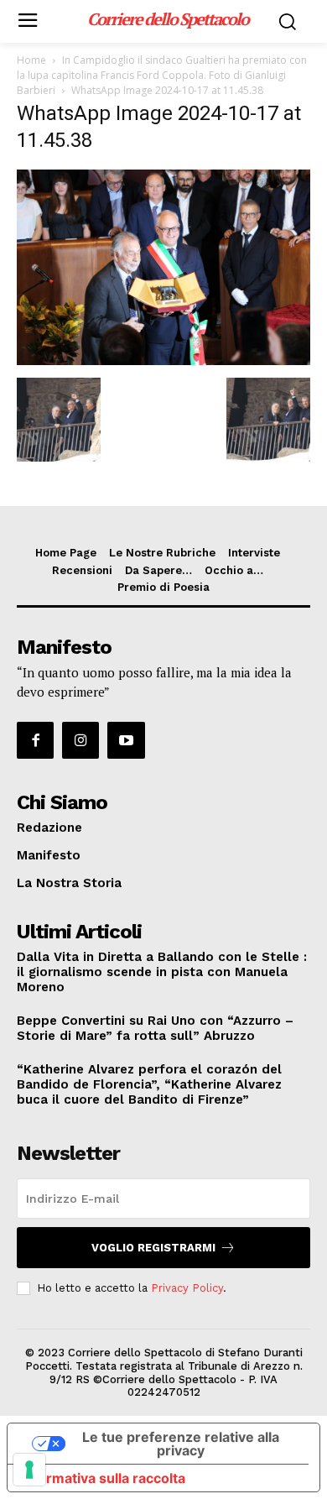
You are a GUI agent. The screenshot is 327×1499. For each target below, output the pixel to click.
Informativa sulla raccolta (103, 1478)
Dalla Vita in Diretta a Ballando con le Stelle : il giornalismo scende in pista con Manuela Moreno (162, 972)
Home (31, 60)
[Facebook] (35, 740)
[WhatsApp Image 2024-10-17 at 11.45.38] (163, 360)
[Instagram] (80, 740)
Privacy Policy (187, 1288)
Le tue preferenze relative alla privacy (180, 1443)
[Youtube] (125, 740)
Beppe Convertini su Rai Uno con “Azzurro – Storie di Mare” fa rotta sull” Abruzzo (155, 1028)
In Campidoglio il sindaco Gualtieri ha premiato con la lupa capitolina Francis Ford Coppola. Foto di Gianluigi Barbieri (162, 75)
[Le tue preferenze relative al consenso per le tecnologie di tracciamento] (29, 1470)
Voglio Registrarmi (153, 1247)
